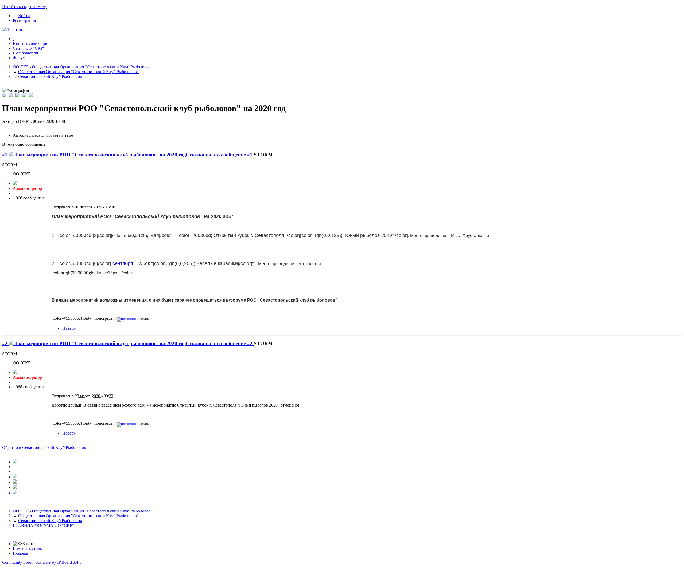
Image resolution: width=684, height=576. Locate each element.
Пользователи (25, 53)
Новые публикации (31, 43)
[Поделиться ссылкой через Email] (15, 482)
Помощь (20, 553)
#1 (5, 154)
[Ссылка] (126, 318)
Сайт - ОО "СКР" (29, 48)
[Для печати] (15, 487)
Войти (24, 15)
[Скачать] (15, 493)
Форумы (20, 58)
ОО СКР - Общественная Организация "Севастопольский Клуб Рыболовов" (83, 511)
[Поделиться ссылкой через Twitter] (15, 462)
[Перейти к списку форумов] (12, 29)
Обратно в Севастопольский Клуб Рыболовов (44, 447)
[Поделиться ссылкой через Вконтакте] (15, 477)
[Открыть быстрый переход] (13, 38)
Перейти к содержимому (24, 6)
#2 (5, 343)
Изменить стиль (27, 548)
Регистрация (24, 20)
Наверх (69, 328)
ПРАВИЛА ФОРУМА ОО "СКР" (43, 525)
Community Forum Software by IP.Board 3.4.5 (41, 562)
